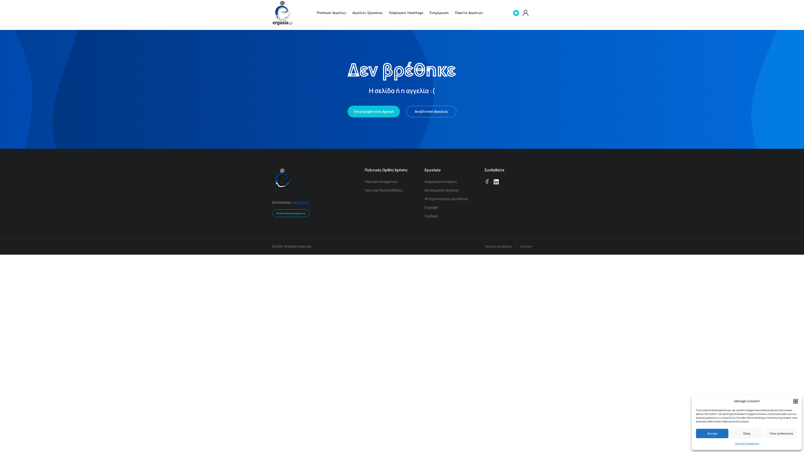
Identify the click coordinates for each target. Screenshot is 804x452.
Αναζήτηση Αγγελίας (431, 111)
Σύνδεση (431, 216)
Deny (747, 433)
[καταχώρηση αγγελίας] (516, 13)
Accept (712, 433)
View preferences (781, 433)
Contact (526, 246)
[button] (796, 401)
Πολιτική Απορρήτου (747, 443)
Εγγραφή (431, 207)
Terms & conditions (498, 246)
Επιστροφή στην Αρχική (374, 111)
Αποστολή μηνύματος (290, 213)
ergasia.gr (301, 202)
